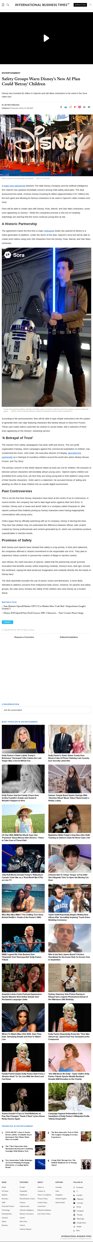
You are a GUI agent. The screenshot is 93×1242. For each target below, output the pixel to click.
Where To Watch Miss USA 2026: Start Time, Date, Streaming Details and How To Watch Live (22, 1036)
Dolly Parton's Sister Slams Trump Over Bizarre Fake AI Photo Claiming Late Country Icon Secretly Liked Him (68, 758)
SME (3, 1202)
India (57, 1191)
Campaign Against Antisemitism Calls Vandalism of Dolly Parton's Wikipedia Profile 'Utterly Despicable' (68, 1116)
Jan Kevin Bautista (11, 105)
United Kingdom (61, 1199)
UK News (5, 1191)
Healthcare (23, 1195)
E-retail (22, 1187)
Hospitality (23, 1191)
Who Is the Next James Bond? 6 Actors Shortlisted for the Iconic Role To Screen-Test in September (69, 957)
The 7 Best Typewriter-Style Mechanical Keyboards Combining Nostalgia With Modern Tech (19, 1148)
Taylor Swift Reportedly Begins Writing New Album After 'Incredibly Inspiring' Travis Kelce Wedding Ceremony (69, 917)
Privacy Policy (43, 1199)
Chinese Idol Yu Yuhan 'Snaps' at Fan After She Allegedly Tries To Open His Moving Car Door (68, 877)
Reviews (5, 1225)
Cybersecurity (24, 1206)
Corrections (42, 1206)
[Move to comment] (89, 107)
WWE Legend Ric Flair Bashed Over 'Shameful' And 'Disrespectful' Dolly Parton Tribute (21, 957)
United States (60, 1202)
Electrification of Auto (27, 1199)
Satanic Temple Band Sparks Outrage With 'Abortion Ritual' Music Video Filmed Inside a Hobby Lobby (68, 798)
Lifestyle (5, 1218)
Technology (6, 1210)
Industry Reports (25, 1229)
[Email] (84, 107)
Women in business (27, 1214)
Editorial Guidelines (69, 637)
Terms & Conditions (44, 1195)
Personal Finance (8, 1206)
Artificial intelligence (27, 1210)
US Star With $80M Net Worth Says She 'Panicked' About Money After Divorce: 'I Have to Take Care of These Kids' (23, 837)
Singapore (58, 1195)
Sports (4, 1221)
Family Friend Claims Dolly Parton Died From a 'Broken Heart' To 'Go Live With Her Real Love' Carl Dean (23, 1076)
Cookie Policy (42, 1202)
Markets (5, 1195)
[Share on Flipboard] (75, 107)
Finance (22, 1202)
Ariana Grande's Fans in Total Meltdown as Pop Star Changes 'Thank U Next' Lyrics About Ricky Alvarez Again (23, 1116)
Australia (58, 1187)
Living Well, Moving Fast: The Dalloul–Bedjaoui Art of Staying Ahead (64, 1162)
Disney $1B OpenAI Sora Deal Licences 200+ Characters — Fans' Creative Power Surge (43, 613)
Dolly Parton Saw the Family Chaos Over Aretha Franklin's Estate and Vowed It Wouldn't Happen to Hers (20, 798)
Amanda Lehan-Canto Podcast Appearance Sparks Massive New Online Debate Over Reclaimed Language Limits (22, 997)
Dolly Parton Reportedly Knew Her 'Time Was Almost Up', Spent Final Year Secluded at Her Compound (69, 1036)
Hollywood (49, 231)
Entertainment (7, 1214)
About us (41, 1187)
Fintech (22, 1225)
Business (5, 1199)
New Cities (23, 1221)
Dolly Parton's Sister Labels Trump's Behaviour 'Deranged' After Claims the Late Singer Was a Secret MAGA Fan (21, 758)
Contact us (41, 1191)
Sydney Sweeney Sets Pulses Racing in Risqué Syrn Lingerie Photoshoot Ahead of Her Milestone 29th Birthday (68, 997)
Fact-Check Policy (44, 1214)
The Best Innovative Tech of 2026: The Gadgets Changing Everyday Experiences (64, 1134)
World (4, 1187)
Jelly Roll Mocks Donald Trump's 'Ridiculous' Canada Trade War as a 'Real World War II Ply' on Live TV (22, 877)
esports (22, 1218)
